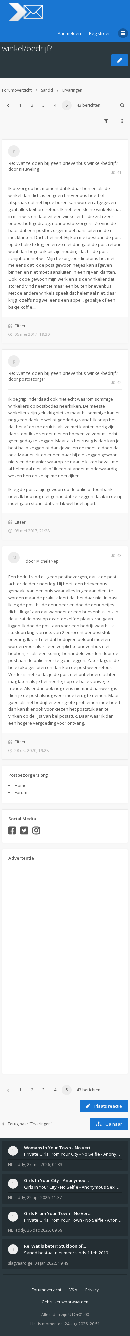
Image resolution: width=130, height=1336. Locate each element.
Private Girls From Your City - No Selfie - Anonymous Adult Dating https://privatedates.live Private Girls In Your (73, 1154)
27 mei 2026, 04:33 (44, 1164)
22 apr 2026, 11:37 (44, 1197)
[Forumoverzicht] (25, 12)
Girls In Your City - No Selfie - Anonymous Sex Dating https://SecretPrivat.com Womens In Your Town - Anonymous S (73, 1187)
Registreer (99, 33)
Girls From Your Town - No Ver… (57, 1213)
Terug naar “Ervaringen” (30, 1124)
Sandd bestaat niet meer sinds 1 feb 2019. (66, 1253)
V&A (73, 1290)
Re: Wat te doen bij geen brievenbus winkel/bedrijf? (63, 163)
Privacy (92, 1290)
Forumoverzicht (17, 90)
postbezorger (32, 379)
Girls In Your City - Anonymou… (56, 1180)
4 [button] (55, 105)
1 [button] (20, 105)
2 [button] (32, 105)
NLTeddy (16, 1164)
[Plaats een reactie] (119, 60)
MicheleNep (47, 561)
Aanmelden (69, 33)
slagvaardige (20, 1263)
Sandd (47, 90)
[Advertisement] (35, 965)
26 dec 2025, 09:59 (44, 1230)
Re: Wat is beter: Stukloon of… (55, 1246)
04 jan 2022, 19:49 (51, 1263)
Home (21, 785)
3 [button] (43, 105)
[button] (8, 105)
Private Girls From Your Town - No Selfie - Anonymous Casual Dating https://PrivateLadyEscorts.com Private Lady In (73, 1220)
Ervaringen (72, 90)
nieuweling (29, 169)
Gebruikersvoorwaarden (65, 1302)
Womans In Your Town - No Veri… (59, 1147)
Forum (21, 792)
